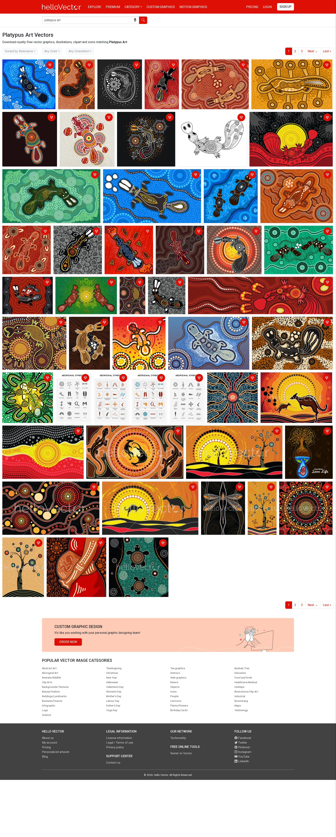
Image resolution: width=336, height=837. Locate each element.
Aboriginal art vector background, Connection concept (40, 485)
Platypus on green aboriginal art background (78, 283)
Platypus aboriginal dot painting (191, 320)
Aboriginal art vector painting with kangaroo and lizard (124, 429)
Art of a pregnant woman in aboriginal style (73, 543)
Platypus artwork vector (76, 63)
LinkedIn (243, 761)
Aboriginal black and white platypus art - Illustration (116, 65)
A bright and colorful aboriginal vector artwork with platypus (134, 323)
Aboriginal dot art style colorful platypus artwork (25, 118)
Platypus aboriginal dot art (72, 229)
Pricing (252, 7)
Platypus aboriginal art (119, 173)
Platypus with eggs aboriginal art (288, 229)
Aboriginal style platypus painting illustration (281, 115)
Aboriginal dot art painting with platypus (166, 283)
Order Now (68, 642)
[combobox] (20, 51)
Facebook (244, 738)
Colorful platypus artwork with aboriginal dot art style (81, 118)
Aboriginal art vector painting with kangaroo (291, 376)
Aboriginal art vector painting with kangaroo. (132, 485)
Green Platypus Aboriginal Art (24, 173)
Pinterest (243, 747)
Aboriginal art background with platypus (288, 173)
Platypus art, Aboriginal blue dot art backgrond (27, 65)
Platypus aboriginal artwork (22, 229)
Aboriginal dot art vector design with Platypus (28, 323)
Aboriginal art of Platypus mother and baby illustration (89, 323)
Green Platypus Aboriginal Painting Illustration (27, 378)
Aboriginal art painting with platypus (124, 231)
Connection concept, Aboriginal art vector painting (232, 378)
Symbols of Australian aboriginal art (72, 378)
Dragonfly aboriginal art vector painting (222, 487)
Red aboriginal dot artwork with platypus (216, 280)
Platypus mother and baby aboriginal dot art (21, 283)
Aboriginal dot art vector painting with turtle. (135, 543)
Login (267, 7)
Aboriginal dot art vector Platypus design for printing (132, 287)
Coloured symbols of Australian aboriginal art (111, 378)
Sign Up (285, 7)
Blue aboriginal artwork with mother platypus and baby (229, 175)
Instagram (244, 752)
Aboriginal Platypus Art (161, 63)
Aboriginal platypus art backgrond (205, 63)
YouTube (243, 756)
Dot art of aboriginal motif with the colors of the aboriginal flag (43, 431)
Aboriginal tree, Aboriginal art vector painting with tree (22, 543)
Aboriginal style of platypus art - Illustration (140, 118)
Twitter (242, 742)
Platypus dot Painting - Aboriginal (276, 320)
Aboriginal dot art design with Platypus (177, 231)
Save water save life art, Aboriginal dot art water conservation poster (302, 433)
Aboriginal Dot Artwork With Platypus (233, 229)
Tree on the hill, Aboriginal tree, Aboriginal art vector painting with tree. (259, 494)
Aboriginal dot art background (300, 485)
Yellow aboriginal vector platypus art (277, 63)
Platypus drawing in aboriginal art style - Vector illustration (211, 118)
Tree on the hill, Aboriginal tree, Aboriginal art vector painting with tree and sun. (231, 431)
